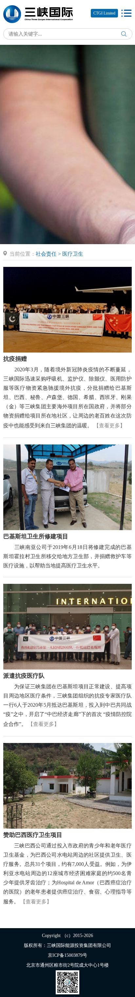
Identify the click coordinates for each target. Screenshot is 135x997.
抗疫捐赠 (15, 359)
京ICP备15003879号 (67, 955)
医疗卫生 (72, 254)
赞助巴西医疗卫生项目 (32, 835)
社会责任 (46, 254)
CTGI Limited (104, 13)
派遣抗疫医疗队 (24, 676)
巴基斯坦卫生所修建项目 (35, 536)
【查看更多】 (109, 425)
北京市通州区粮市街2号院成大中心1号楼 (67, 965)
